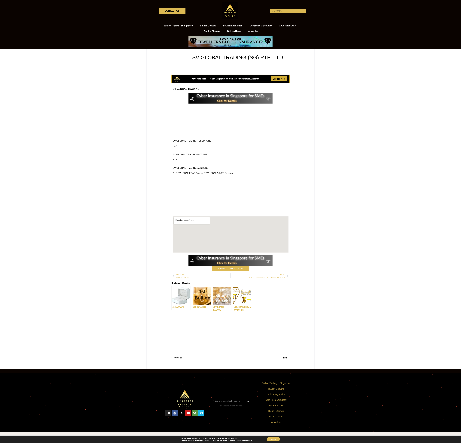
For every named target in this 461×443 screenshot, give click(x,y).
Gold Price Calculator (261, 25)
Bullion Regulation (233, 25)
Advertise (253, 31)
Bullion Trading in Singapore (178, 25)
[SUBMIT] (245, 401)
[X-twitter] (182, 413)
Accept (273, 439)
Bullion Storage (212, 31)
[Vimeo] (201, 413)
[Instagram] (168, 413)
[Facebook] (175, 413)
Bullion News (234, 31)
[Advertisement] (230, 120)
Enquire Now (279, 79)
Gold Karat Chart (287, 25)
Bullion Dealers (208, 25)
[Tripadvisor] (195, 413)
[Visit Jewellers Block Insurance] (230, 46)
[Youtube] (188, 413)
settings (248, 440)
